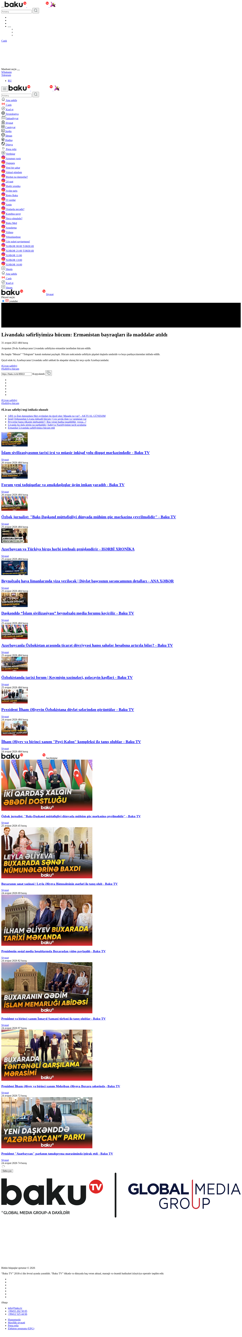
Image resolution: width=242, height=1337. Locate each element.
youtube (13, 301)
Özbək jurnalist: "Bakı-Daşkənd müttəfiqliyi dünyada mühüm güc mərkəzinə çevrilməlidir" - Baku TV (88, 517)
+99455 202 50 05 (17, 1311)
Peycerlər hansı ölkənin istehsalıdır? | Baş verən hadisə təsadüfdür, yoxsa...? (47, 421)
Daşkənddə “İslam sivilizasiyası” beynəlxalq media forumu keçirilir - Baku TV (67, 613)
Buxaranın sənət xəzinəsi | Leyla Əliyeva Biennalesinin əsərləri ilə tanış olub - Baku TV (59, 884)
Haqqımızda (14, 1319)
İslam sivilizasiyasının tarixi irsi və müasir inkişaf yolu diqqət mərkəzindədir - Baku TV (75, 452)
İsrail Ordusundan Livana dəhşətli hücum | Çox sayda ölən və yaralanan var (47, 418)
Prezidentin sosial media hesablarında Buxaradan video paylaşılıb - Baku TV (53, 951)
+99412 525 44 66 (17, 1314)
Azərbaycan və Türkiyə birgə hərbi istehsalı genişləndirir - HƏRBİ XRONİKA (67, 549)
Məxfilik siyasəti (16, 1322)
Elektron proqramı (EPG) (21, 1328)
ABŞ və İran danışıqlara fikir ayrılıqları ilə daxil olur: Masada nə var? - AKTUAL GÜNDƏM (57, 416)
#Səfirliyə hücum (10, 368)
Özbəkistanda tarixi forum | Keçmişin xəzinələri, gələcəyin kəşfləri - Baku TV (67, 677)
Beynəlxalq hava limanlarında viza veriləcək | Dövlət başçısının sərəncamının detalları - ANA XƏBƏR (87, 581)
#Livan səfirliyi (9, 365)
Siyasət (50, 294)
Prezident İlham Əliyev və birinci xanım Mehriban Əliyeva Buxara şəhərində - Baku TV (60, 1086)
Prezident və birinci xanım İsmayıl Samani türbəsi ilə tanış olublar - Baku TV (53, 1018)
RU (10, 80)
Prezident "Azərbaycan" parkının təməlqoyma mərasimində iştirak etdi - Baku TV (57, 1153)
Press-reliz (13, 1325)
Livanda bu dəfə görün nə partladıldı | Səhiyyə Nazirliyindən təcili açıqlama (47, 424)
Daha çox (7, 1171)
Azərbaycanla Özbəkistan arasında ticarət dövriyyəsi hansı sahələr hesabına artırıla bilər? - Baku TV (87, 645)
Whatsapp (6, 72)
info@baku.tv (15, 1308)
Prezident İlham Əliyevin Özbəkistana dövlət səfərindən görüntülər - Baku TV (67, 709)
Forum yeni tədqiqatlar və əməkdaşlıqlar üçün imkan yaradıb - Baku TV (62, 485)
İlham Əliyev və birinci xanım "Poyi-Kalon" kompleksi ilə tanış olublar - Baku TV (71, 742)
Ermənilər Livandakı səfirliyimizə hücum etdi (31, 427)
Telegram (6, 75)
